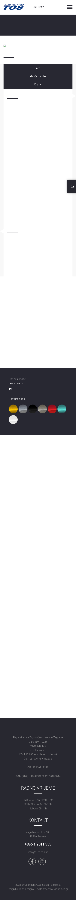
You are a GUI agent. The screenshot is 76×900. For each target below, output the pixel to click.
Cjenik (37, 84)
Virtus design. (61, 889)
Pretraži (38, 7)
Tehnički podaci (37, 76)
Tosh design (26, 889)
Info (37, 68)
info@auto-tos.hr (38, 852)
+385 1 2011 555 (38, 844)
